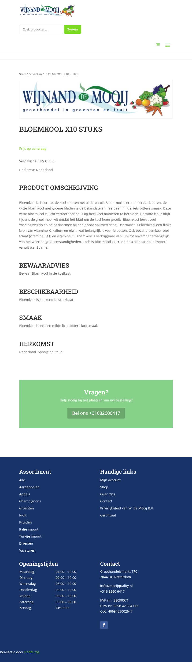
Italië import (28, 529)
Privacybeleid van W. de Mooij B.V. (127, 508)
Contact (106, 501)
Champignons (30, 501)
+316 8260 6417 (112, 591)
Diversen (26, 544)
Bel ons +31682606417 (96, 413)
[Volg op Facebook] (104, 625)
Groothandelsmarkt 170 (118, 571)
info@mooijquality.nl (116, 585)
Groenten (35, 74)
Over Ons (107, 494)
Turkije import (30, 537)
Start (22, 74)
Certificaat (108, 515)
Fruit (22, 515)
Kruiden (25, 522)
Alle (22, 480)
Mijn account (110, 480)
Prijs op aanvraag (32, 148)
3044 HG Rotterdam (115, 577)
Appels (24, 494)
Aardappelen (29, 487)
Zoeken (72, 29)
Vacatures (27, 551)
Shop (104, 487)
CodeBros (31, 652)
